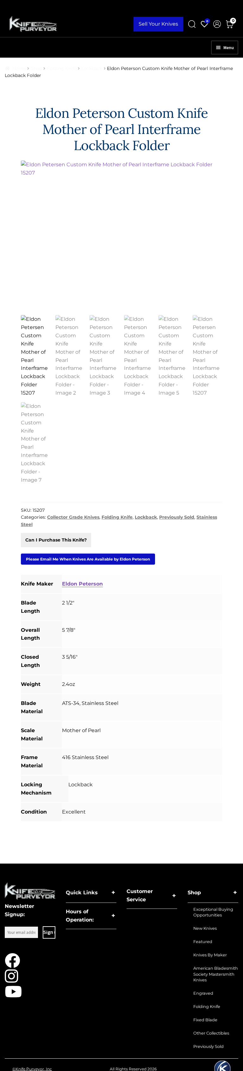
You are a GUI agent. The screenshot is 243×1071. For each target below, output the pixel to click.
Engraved (203, 993)
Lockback (91, 68)
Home (19, 68)
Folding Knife (62, 68)
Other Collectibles (211, 1033)
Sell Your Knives (158, 24)
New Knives (205, 928)
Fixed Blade (205, 1019)
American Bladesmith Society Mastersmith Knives (215, 974)
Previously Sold (176, 517)
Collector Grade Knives (73, 517)
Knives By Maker (210, 955)
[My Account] (217, 24)
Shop (36, 68)
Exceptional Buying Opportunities (213, 912)
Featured (202, 941)
